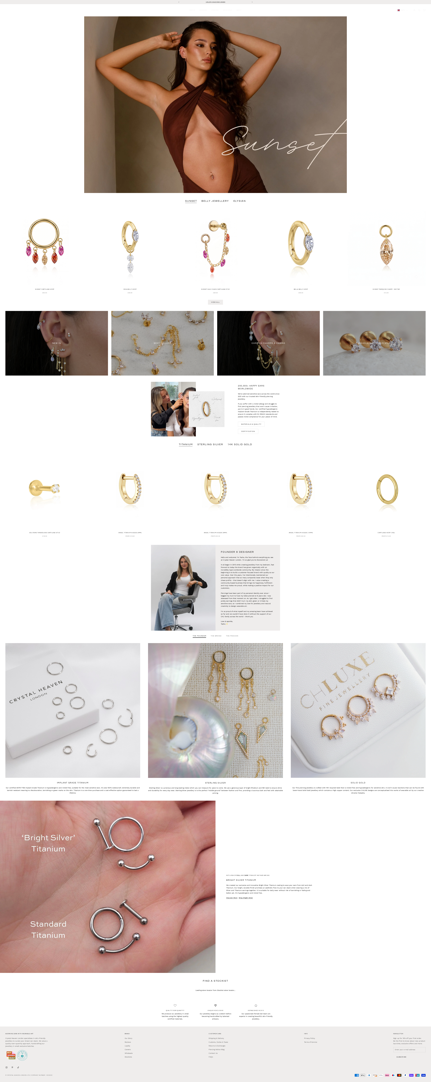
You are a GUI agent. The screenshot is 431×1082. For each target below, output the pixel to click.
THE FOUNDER (199, 636)
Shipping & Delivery (216, 1038)
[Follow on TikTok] (18, 1067)
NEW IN (192, 10)
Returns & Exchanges (217, 1046)
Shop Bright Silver (246, 898)
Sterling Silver (210, 444)
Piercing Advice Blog (216, 1049)
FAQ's (211, 1057)
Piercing (215, 10)
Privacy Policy (309, 1038)
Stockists (128, 1057)
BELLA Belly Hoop (301, 289)
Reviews (128, 1042)
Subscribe (401, 1057)
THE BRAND (216, 636)
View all (215, 302)
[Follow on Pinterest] (12, 1067)
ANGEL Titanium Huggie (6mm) (130, 532)
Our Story (128, 1038)
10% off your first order (215, 2)
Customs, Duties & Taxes (218, 1042)
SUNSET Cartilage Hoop (44, 289)
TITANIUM (186, 444)
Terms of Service (310, 1042)
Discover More (231, 898)
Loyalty (127, 1046)
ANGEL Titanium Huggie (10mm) (301, 532)
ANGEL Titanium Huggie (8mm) (215, 532)
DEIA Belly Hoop (130, 289)
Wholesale (129, 1053)
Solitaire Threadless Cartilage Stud (44, 532)
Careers (128, 1049)
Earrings (203, 10)
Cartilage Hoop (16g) (386, 532)
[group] (215, 104)
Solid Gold (227, 10)
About (239, 10)
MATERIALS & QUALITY (251, 424)
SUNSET (191, 201)
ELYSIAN (239, 201)
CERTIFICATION (248, 431)
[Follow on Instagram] (6, 1067)
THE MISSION (232, 636)
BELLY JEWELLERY (215, 201)
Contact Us (213, 1053)
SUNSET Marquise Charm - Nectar (386, 289)
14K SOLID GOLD (240, 444)
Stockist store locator (225, 990)
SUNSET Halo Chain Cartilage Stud (215, 289)
